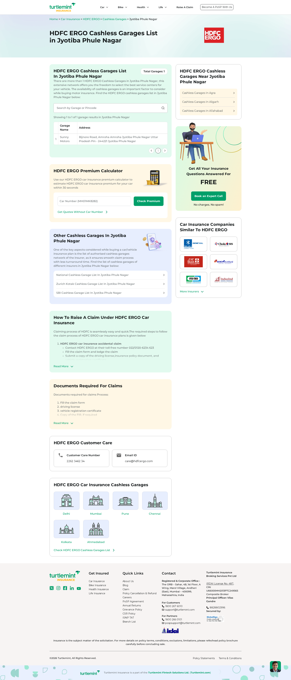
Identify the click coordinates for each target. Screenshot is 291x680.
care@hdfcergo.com (139, 461)
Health (141, 7)
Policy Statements (204, 658)
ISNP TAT (128, 617)
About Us (128, 581)
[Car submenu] (106, 7)
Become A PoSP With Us (217, 7)
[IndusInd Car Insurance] (223, 279)
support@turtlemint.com (180, 609)
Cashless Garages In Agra (198, 93)
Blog (125, 585)
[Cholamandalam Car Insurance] (223, 244)
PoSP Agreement (133, 601)
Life (161, 7)
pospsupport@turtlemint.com (182, 623)
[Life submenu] (165, 7)
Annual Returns (132, 605)
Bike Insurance (97, 585)
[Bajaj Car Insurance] (193, 244)
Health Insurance (99, 589)
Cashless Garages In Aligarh (200, 101)
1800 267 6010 (174, 606)
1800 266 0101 (173, 619)
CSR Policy (129, 613)
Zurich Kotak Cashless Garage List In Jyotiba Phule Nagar (95, 283)
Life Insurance (97, 593)
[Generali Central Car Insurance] (193, 261)
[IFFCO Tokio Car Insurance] (193, 279)
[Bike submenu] (125, 7)
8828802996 (217, 607)
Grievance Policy (132, 609)
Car (102, 7)
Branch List (129, 621)
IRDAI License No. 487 (219, 583)
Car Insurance (70, 19)
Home (54, 19)
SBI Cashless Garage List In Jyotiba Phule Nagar (89, 292)
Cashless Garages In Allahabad (202, 110)
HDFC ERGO (91, 19)
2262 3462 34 (76, 461)
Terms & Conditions (230, 658)
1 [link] (158, 150)
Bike (120, 7)
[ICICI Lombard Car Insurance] (223, 261)
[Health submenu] (147, 7)
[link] (151, 150)
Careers (127, 597)
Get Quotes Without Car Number (80, 212)
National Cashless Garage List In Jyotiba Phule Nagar (92, 275)
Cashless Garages (115, 19)
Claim (126, 589)
